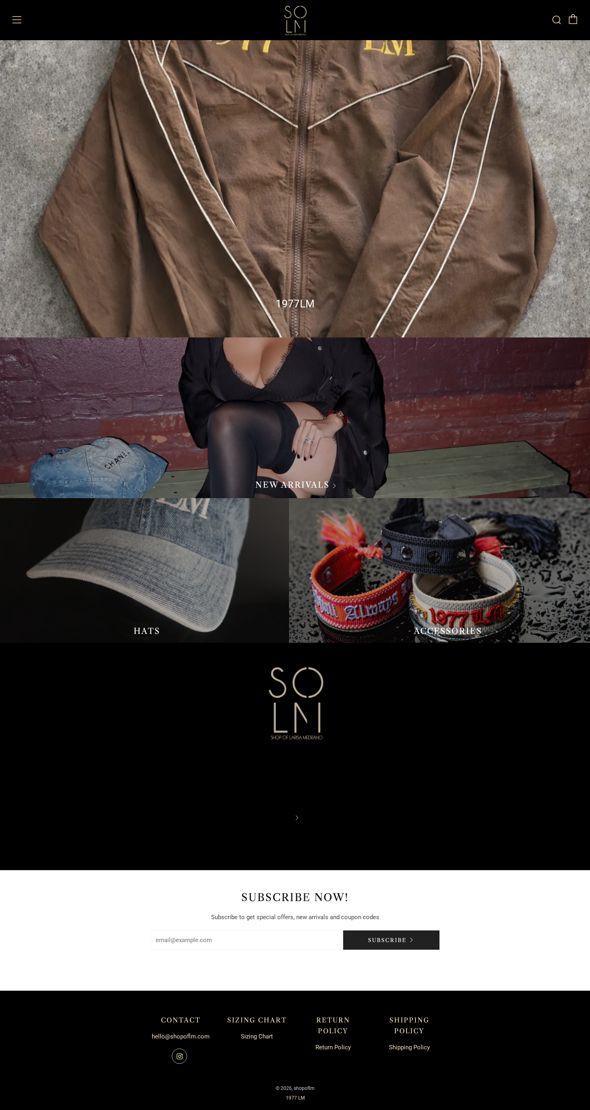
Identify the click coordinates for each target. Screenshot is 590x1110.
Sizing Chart (257, 1036)
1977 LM (295, 1098)
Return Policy (333, 1047)
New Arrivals (292, 485)
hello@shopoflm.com (181, 1036)
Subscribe (387, 940)
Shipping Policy (409, 1047)
